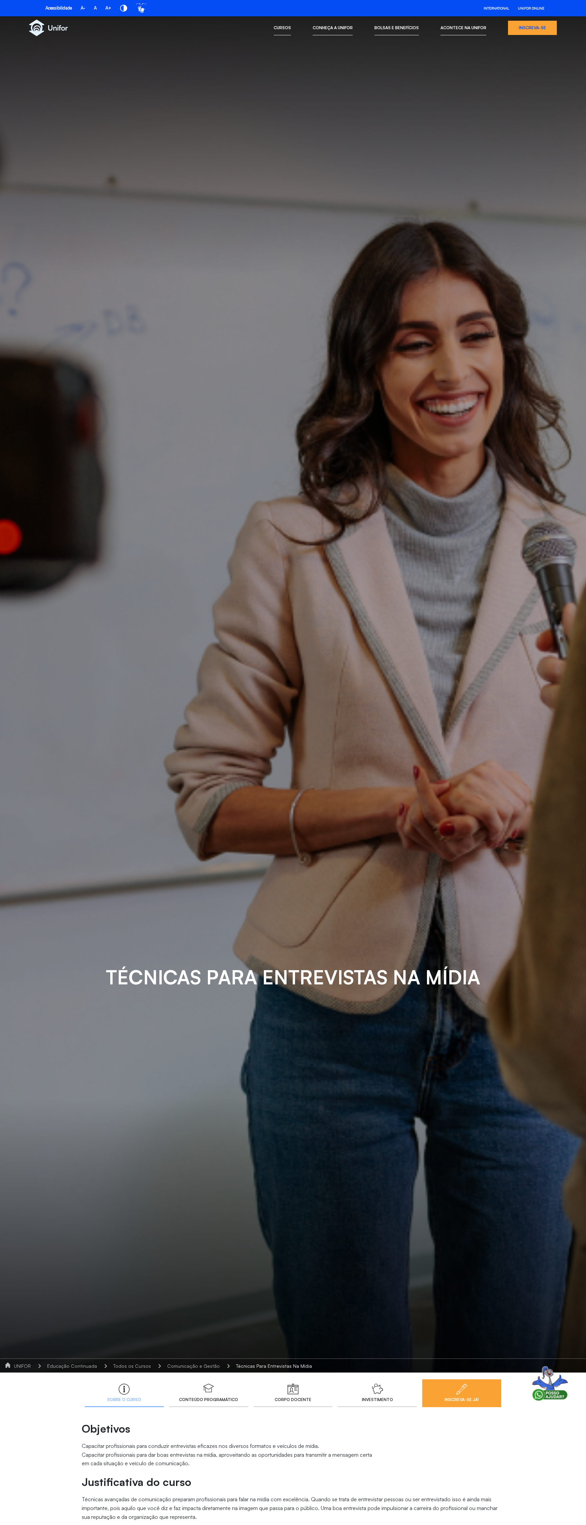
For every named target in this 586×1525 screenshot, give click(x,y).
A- (83, 8)
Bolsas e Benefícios (396, 27)
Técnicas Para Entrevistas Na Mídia (274, 1366)
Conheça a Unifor (333, 27)
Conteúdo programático (208, 1399)
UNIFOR (22, 1366)
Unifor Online (531, 8)
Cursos (282, 27)
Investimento (377, 1399)
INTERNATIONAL (496, 8)
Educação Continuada (72, 1366)
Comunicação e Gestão (193, 1366)
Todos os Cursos (132, 1366)
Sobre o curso (124, 1399)
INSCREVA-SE (532, 27)
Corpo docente (293, 1399)
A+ (108, 8)
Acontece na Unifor (463, 27)
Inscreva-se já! (462, 1399)
